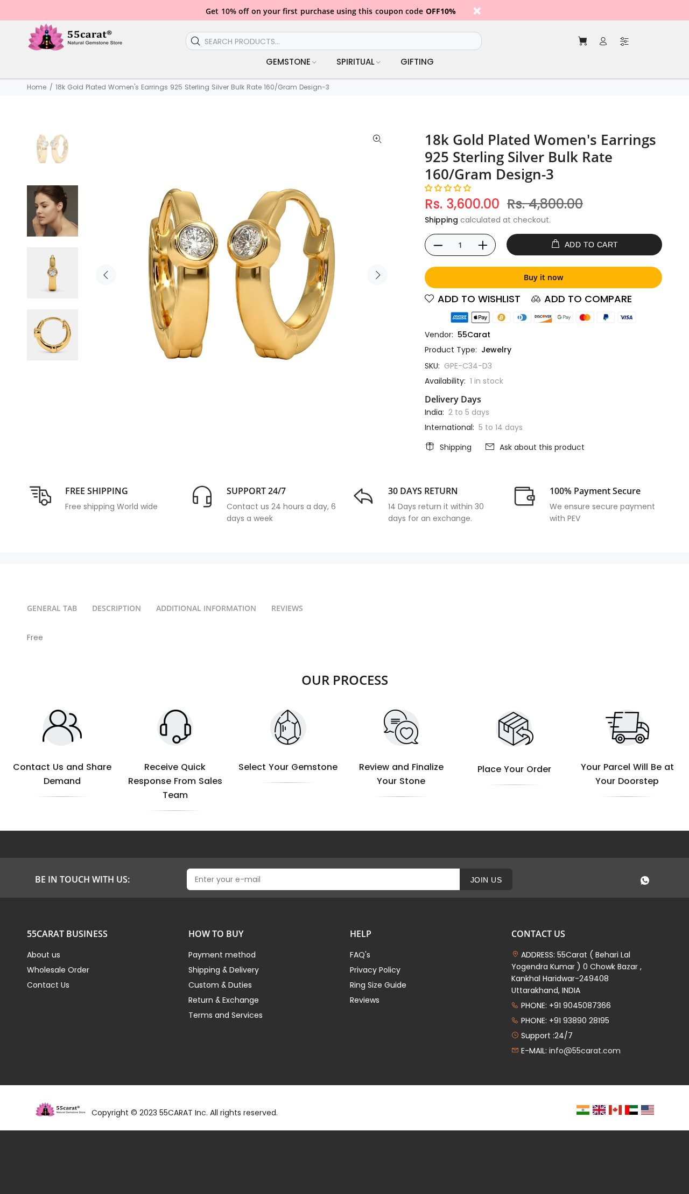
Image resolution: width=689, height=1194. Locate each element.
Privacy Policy (375, 969)
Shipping (441, 219)
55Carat (474, 334)
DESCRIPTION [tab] (116, 608)
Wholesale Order (58, 969)
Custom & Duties (220, 985)
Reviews (364, 1000)
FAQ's (360, 954)
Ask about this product (542, 447)
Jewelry (496, 349)
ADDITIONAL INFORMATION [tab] (206, 608)
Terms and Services (225, 1015)
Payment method (222, 954)
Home (36, 87)
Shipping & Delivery (223, 969)
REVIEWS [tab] (287, 608)
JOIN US (486, 880)
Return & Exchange (223, 1000)
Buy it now (543, 277)
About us (43, 954)
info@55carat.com (585, 1050)
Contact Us (48, 985)
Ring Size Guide (378, 985)
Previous (106, 275)
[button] (448, 188)
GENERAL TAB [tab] (52, 608)
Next (377, 275)
